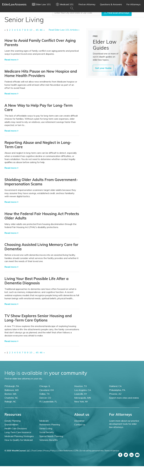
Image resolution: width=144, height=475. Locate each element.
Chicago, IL (44, 386)
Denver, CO (45, 397)
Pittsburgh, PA (11, 386)
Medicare (44, 420)
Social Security (46, 432)
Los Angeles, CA (82, 390)
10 (30, 29)
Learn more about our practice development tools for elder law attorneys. (124, 423)
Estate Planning (12, 420)
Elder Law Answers (14, 4)
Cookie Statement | (65, 450)
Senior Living (45, 428)
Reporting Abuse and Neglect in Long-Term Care (37, 144)
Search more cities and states (124, 397)
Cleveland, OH (46, 390)
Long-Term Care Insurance (17, 432)
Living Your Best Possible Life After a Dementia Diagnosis (36, 280)
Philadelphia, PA (117, 390)
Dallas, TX (44, 393)
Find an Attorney (86, 4)
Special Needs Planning (51, 436)
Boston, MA (10, 393)
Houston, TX (80, 386)
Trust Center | (37, 450)
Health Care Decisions (15, 428)
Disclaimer (79, 420)
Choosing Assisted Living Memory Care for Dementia (41, 246)
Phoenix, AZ (115, 393)
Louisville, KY (80, 393)
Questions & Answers (111, 4)
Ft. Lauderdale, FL (48, 401)
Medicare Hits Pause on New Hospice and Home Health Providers (40, 73)
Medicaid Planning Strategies (19, 436)
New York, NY (81, 401)
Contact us (79, 424)
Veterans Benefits (48, 440)
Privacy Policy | (49, 450)
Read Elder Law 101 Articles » (64, 29)
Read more (10, 59)
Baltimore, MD (11, 390)
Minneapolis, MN (82, 397)
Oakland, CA (115, 386)
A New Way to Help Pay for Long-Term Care (38, 107)
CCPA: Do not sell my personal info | (89, 450)
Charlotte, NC (11, 397)
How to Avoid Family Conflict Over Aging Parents (40, 42)
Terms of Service (112, 450)
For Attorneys (133, 4)
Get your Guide (103, 68)
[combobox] (76, 13)
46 (41, 29)
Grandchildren (11, 424)
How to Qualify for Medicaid (18, 440)
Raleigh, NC (10, 401)
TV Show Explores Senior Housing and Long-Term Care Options (38, 317)
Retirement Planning (49, 424)
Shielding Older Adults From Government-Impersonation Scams (41, 181)
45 (37, 29)
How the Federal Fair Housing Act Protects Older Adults (41, 215)
